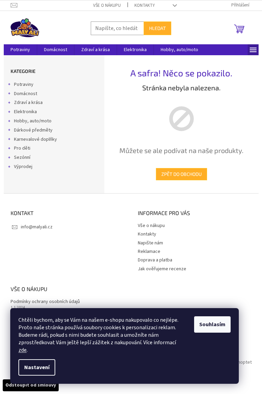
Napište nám (150, 243)
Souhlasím (212, 324)
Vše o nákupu (107, 5)
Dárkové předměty (33, 130)
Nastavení (36, 367)
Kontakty (144, 5)
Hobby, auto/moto (33, 121)
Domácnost (25, 93)
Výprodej (23, 166)
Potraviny (23, 84)
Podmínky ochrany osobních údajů (45, 302)
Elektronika (25, 111)
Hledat (157, 28)
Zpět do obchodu (181, 174)
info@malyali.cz (37, 227)
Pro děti (22, 148)
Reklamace (149, 251)
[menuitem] (20, 49)
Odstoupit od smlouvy (30, 385)
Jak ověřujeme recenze (162, 269)
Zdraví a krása (28, 102)
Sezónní (22, 157)
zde (22, 350)
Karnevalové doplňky (35, 139)
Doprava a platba (155, 260)
